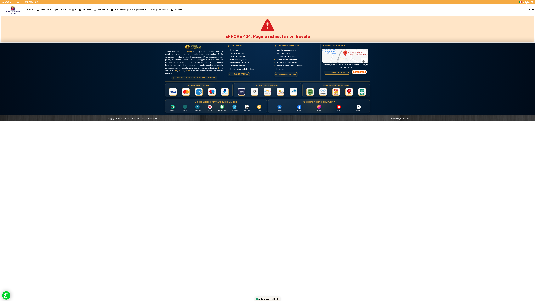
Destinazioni (102, 10)
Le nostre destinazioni (238, 53)
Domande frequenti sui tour (286, 56)
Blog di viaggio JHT (283, 53)
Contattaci (280, 69)
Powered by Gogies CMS (400, 119)
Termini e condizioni (238, 56)
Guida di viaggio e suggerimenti (128, 10)
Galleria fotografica (237, 66)
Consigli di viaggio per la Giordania (290, 66)
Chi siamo (86, 10)
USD (530, 10)
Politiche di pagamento (239, 60)
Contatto (177, 10)
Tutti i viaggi (68, 10)
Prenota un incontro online (286, 63)
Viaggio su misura (159, 10)
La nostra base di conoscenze (288, 50)
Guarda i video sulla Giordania (242, 69)
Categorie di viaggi (48, 10)
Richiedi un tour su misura (286, 60)
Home (32, 10)
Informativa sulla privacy (239, 63)
